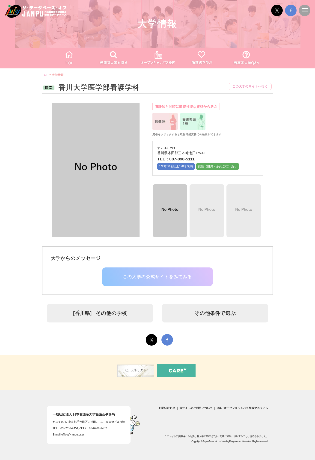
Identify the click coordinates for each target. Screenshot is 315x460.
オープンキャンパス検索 (157, 58)
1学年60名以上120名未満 (176, 166)
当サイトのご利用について (196, 408)
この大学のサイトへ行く (250, 86)
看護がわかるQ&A (246, 58)
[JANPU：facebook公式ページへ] (291, 15)
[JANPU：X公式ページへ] (277, 15)
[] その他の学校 (100, 313)
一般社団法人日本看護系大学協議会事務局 (84, 414)
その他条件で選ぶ (215, 313)
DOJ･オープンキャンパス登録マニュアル (242, 408)
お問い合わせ (167, 408)
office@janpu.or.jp (72, 434)
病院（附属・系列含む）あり (217, 166)
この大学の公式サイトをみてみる (157, 276)
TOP (69, 58)
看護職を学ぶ (202, 58)
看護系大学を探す (113, 58)
